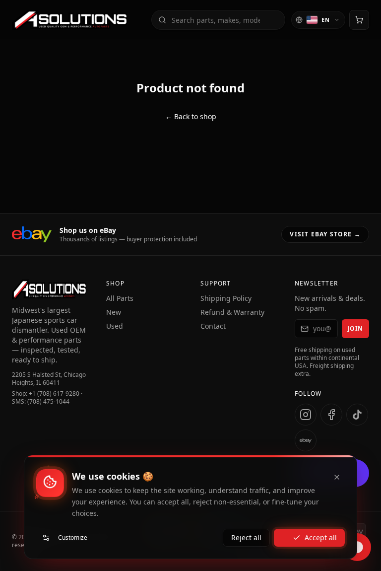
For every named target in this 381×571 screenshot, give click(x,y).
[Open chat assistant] (357, 547)
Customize (72, 537)
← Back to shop (190, 116)
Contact (213, 326)
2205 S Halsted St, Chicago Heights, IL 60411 (49, 379)
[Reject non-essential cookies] (337, 477)
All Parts (119, 298)
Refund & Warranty (232, 312)
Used (114, 326)
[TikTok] (357, 415)
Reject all (246, 537)
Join (355, 328)
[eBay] (306, 440)
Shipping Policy (226, 298)
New (113, 312)
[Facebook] (331, 415)
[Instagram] (306, 415)
